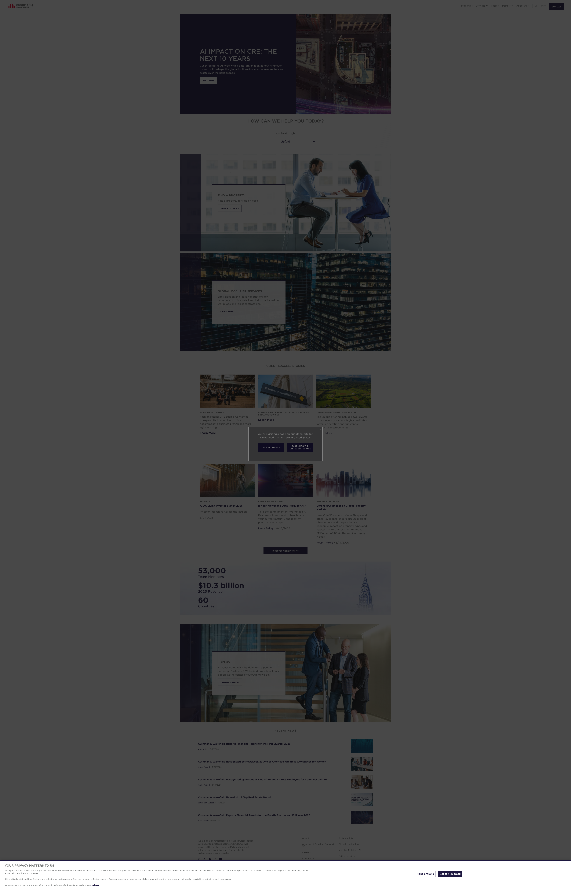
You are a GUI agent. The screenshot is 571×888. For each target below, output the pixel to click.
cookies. (94, 885)
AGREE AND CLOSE (450, 874)
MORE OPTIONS (425, 874)
